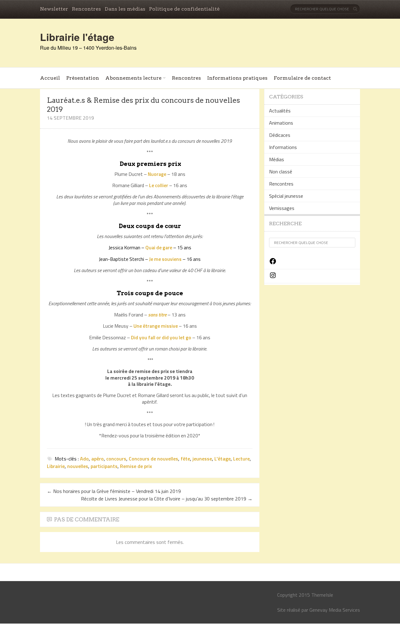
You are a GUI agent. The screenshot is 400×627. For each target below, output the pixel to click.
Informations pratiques (237, 78)
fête (185, 458)
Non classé (280, 171)
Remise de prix (136, 466)
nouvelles (77, 466)
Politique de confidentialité (184, 9)
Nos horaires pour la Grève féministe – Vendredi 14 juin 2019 (114, 491)
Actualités (280, 110)
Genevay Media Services (334, 610)
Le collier (158, 185)
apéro (97, 458)
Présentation (82, 78)
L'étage (222, 458)
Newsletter (54, 9)
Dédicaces (279, 135)
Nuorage (157, 174)
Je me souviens (165, 259)
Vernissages (281, 208)
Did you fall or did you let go (161, 337)
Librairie (56, 466)
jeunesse (202, 458)
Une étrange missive (155, 326)
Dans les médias (125, 9)
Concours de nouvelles (153, 458)
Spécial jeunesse (286, 196)
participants (104, 466)
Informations (283, 147)
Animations (281, 123)
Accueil (50, 78)
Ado (84, 458)
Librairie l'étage (77, 37)
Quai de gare (158, 247)
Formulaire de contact (302, 78)
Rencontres (86, 9)
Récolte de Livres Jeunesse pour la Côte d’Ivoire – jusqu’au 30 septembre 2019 (166, 498)
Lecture (241, 458)
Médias (276, 159)
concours (116, 458)
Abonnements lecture (133, 78)
